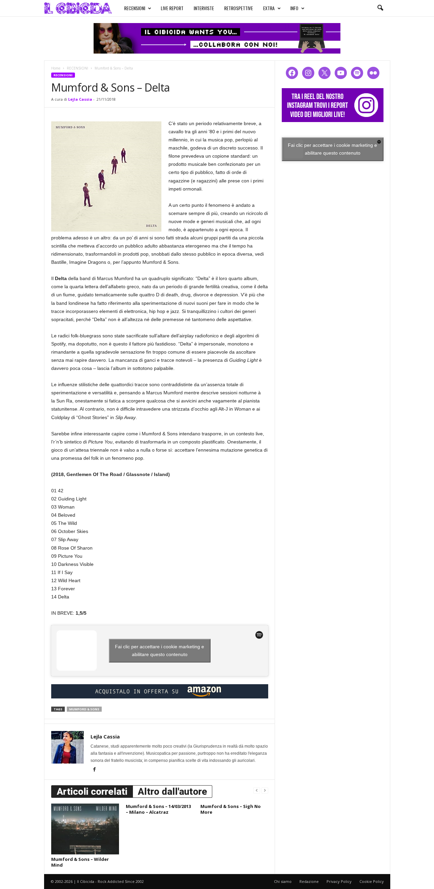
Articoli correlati (92, 791)
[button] (380, 8)
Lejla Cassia (80, 99)
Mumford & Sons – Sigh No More (230, 809)
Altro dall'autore (172, 791)
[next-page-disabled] (264, 790)
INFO (294, 8)
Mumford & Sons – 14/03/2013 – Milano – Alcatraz (158, 809)
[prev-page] (256, 790)
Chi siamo (283, 881)
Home (55, 68)
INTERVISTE (204, 8)
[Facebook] (95, 770)
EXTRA (269, 8)
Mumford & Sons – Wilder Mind (80, 862)
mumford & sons (84, 709)
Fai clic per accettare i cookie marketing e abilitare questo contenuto (159, 650)
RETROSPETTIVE (238, 8)
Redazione (309, 881)
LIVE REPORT (172, 8)
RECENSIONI (134, 8)
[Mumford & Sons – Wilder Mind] (85, 829)
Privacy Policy (339, 881)
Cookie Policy (371, 881)
